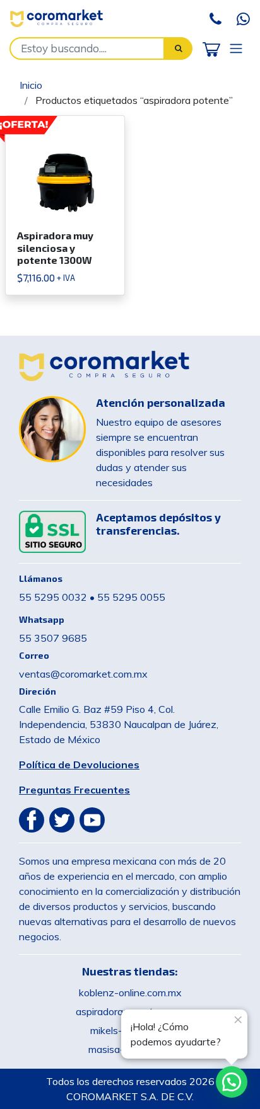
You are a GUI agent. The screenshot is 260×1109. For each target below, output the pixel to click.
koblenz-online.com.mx (130, 992)
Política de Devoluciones (79, 764)
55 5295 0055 (131, 597)
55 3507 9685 (53, 638)
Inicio (31, 85)
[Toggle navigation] (236, 48)
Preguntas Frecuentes (74, 789)
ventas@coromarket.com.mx (83, 674)
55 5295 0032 (53, 597)
